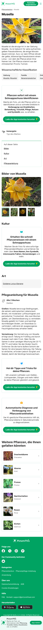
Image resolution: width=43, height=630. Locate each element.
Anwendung (6, 575)
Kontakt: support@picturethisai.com (20, 597)
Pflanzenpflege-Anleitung (26, 571)
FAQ (3, 597)
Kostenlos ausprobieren (31, 4)
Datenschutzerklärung (10, 584)
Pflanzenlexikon (7, 9)
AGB (22, 584)
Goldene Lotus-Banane (13, 284)
